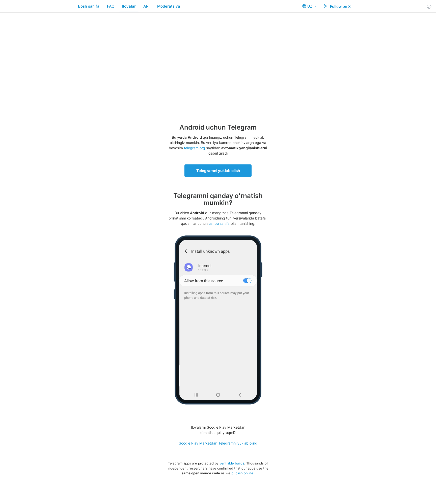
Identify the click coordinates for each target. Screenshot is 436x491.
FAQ (111, 6)
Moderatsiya (168, 6)
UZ (310, 6)
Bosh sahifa (88, 6)
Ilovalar (129, 6)
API (146, 6)
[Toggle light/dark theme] (429, 6)
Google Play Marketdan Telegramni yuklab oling (218, 443)
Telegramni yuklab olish (218, 170)
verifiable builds (232, 463)
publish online (242, 473)
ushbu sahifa (219, 223)
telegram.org (194, 148)
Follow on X (340, 6)
